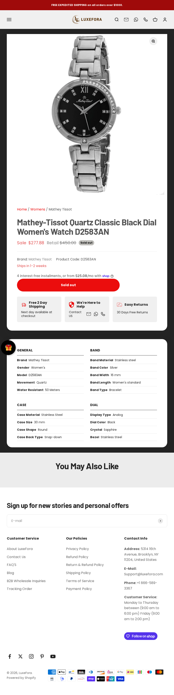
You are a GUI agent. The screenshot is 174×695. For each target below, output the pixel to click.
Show (8, 347)
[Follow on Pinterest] (42, 656)
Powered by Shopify (21, 678)
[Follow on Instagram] (31, 656)
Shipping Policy (78, 572)
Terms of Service (80, 580)
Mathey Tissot (60, 209)
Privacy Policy (77, 548)
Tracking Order (19, 588)
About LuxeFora (20, 548)
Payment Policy (79, 588)
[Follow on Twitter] (20, 656)
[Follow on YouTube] (53, 656)
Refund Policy (77, 556)
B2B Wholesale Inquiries (26, 580)
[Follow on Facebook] (10, 656)
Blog (10, 572)
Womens (37, 209)
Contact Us (16, 556)
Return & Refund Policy (85, 564)
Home (22, 209)
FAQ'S (11, 564)
